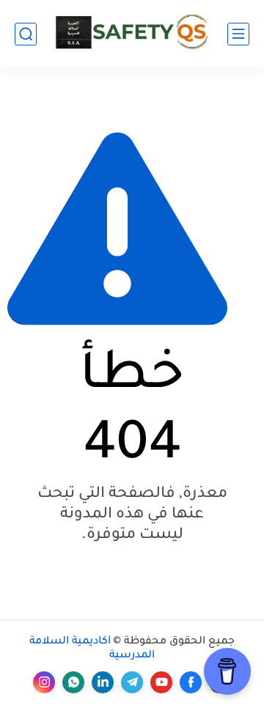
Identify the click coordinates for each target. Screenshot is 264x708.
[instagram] (44, 682)
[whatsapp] (73, 682)
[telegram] (132, 682)
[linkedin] (103, 682)
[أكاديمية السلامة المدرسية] (132, 33)
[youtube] (161, 682)
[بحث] (26, 34)
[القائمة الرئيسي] (238, 34)
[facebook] (191, 682)
